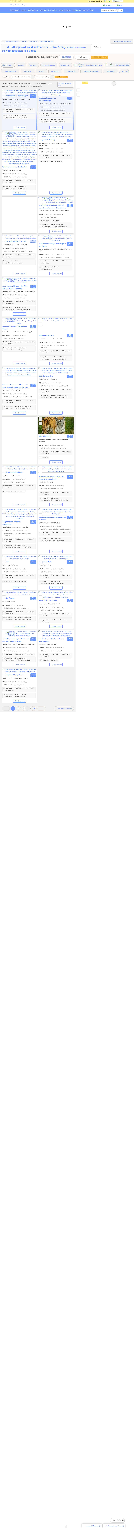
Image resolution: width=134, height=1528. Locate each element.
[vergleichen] (4, 96)
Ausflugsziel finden (18, 10)
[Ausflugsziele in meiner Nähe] (78, 94)
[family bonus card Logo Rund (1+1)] (120, 5)
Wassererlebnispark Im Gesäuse (14, 167)
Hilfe (100, 1)
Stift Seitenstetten (46, 376)
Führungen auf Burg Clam (12, 675)
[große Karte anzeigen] (78, 90)
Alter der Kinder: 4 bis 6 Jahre (21, 77)
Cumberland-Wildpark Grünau (14, 241)
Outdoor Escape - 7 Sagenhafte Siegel (14, 327)
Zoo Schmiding (45, 436)
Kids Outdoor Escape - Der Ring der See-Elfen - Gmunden (14, 287)
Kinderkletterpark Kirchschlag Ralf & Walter (52, 518)
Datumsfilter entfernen (100, 57)
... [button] (28, 708)
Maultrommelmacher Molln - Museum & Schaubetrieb (52, 478)
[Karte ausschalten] (114, 83)
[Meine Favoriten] (98, 10)
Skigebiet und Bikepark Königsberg (11, 523)
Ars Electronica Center (48, 600)
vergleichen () (115, 1526)
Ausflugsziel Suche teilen (64, 708)
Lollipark (5, 562)
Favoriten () (93, 1526)
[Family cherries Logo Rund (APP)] (108, 5)
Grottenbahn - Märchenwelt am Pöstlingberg (51, 640)
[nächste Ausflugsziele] (41, 708)
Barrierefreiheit (118, 1520)
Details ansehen (20, 127)
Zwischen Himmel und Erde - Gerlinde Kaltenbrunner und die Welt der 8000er (15, 386)
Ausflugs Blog (64, 10)
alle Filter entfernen (62, 77)
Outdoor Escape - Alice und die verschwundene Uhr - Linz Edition (52, 206)
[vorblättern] (32, 91)
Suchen (121, 10)
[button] (6, 708)
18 (34, 708)
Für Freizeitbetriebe (48, 10)
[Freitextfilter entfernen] (117, 10)
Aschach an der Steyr (42, 77)
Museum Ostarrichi (46, 335)
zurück (86, 82)
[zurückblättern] (6, 91)
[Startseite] (2, 41)
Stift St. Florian (8, 598)
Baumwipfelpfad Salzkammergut (15, 96)
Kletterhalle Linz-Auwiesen (12, 472)
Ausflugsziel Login (93, 1)
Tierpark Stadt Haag (47, 140)
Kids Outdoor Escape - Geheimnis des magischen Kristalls (15, 640)
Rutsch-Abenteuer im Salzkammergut (47, 99)
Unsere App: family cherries (83, 10)
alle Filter (125, 71)
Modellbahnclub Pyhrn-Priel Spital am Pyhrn (52, 245)
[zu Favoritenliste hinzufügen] (4, 91)
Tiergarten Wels (45, 562)
